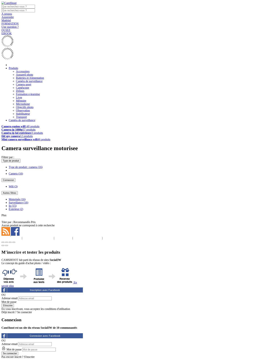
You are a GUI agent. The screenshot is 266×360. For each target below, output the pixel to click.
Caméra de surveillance (29, 81)
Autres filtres (9, 193)
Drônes (20, 90)
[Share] (6, 242)
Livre (19, 97)
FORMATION (10, 23)
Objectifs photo (24, 107)
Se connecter (24, 312)
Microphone (23, 103)
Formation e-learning (28, 94)
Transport (21, 116)
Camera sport (23, 84)
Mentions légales (38, 238)
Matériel (6, 20)
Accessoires (22, 71)
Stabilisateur (23, 113)
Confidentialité (87, 238)
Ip (12, 205)
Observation (23, 110)
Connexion (8, 180)
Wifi (13, 186)
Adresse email (9, 298)
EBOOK (6, 33)
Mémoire (21, 100)
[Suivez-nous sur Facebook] (15, 234)
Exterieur (16, 209)
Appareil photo (24, 74)
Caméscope (22, 87)
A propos (6, 13)
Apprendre (7, 17)
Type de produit (11, 160)
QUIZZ (5, 30)
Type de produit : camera (26, 167)
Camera (16, 173)
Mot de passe (8, 301)
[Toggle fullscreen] (10, 242)
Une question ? (10, 26)
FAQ (63, 238)
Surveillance (18, 202)
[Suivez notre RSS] (6, 234)
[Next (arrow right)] (6, 245)
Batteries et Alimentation (30, 77)
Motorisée (17, 199)
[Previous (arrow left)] (2, 245)
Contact (113, 238)
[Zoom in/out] (13, 242)
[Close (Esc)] (2, 242)
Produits (13, 68)
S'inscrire (29, 356)
